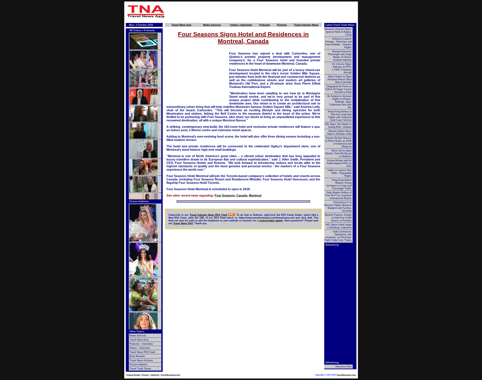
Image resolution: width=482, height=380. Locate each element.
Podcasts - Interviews (141, 343)
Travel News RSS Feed (142, 352)
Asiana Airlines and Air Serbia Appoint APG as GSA (339, 163)
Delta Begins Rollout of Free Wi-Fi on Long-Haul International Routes (338, 195)
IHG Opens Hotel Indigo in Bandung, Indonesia (339, 226)
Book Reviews (137, 356)
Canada (241, 195)
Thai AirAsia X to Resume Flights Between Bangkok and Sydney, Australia (338, 206)
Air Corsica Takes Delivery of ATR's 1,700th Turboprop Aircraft (342, 68)
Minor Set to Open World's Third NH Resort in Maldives (338, 153)
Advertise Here (343, 366)
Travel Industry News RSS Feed (208, 214)
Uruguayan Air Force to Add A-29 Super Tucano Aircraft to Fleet (339, 89)
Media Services (212, 24)
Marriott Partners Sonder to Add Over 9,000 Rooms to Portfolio (338, 217)
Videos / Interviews (241, 24)
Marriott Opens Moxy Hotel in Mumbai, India (339, 132)
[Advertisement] (262, 11)
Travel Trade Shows (140, 368)
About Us (155, 375)
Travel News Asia (181, 24)
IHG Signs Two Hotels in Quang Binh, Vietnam (338, 125)
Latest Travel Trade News (339, 24)
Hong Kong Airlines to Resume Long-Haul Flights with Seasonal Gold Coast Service (340, 115)
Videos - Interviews (139, 348)
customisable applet (271, 220)
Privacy (145, 375)
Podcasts (264, 24)
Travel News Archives (141, 360)
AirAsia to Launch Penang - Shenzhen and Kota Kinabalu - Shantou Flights (338, 43)
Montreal (255, 195)
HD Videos (135, 30)
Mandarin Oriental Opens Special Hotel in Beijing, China (338, 32)
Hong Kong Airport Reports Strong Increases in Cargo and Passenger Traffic (339, 184)
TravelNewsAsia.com (170, 375)
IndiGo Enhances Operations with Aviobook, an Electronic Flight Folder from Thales (338, 235)
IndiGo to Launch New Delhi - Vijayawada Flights (339, 173)
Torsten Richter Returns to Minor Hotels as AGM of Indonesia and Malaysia (338, 142)
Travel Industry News (306, 24)
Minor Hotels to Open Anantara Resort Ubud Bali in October (339, 79)
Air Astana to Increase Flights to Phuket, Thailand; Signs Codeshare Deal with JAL (339, 102)
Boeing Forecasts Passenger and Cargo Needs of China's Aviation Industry (340, 55)
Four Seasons (225, 195)
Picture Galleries (139, 201)
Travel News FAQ (183, 223)
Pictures (282, 24)
